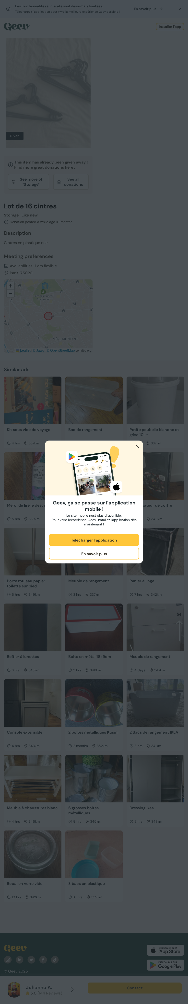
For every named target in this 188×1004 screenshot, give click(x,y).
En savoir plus (94, 553)
